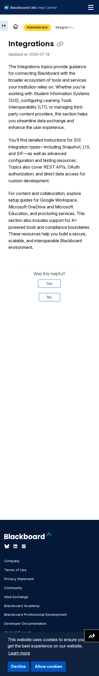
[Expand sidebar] (4, 25)
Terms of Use (15, 570)
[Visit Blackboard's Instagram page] (23, 546)
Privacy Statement (19, 579)
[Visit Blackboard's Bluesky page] (7, 546)
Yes (49, 283)
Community (13, 588)
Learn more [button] (19, 653)
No (49, 297)
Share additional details (49, 329)
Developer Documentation (25, 624)
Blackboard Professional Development (35, 615)
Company (12, 561)
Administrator (37, 27)
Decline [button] (18, 666)
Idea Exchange (16, 597)
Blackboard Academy (22, 606)
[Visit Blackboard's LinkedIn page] (16, 546)
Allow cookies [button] (48, 666)
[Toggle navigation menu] (91, 7)
